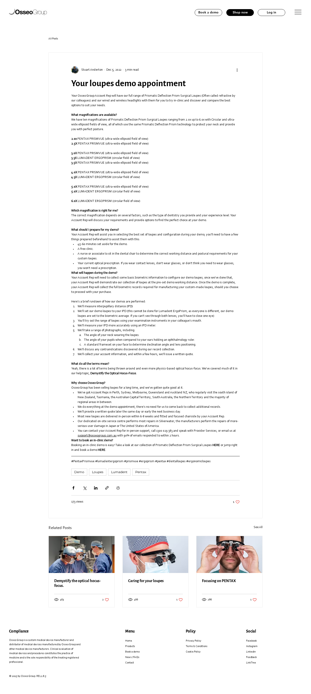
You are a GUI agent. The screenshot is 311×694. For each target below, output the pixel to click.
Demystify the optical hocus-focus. (77, 583)
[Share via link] (107, 488)
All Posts (53, 38)
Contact (129, 662)
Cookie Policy (193, 651)
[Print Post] (118, 488)
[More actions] (237, 70)
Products (130, 646)
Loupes (97, 472)
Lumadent (119, 472)
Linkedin (251, 651)
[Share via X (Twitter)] (84, 488)
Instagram (251, 646)
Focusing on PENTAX (219, 580)
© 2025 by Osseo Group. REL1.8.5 (27, 676)
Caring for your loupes (146, 580)
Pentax (140, 472)
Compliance (19, 631)
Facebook (251, 641)
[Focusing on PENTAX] (229, 554)
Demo (79, 472)
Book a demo (132, 651)
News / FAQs (132, 657)
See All (258, 527)
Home (128, 641)
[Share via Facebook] (73, 488)
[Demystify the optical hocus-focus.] (82, 554)
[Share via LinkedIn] (96, 488)
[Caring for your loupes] (156, 554)
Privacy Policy (193, 641)
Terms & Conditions (196, 646)
